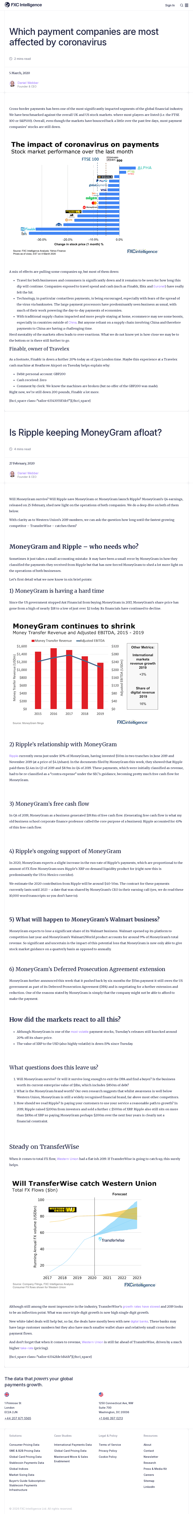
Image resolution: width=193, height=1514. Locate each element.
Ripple (13, 756)
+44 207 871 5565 (18, 1418)
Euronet (159, 286)
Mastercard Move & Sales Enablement (71, 1459)
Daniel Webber (28, 83)
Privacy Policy (108, 1450)
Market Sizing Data (21, 1474)
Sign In (170, 5)
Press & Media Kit (155, 1468)
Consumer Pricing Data (24, 1444)
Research (150, 1462)
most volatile (80, 1032)
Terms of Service (110, 1444)
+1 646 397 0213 (111, 1418)
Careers (149, 1474)
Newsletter (151, 1456)
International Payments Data (73, 1444)
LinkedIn (149, 1486)
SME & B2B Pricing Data (24, 1450)
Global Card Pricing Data (25, 1456)
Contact (149, 1450)
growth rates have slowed (141, 1306)
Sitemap (149, 1480)
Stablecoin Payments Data (26, 1462)
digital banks (139, 1321)
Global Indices (18, 1468)
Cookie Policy (108, 1456)
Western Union (67, 1159)
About (147, 1444)
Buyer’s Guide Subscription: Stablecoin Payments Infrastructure (27, 1485)
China (72, 322)
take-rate (26, 1348)
